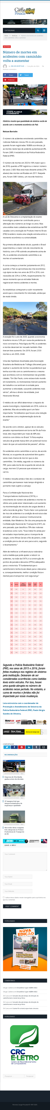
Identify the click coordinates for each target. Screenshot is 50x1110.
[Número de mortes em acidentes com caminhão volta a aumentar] (25, 95)
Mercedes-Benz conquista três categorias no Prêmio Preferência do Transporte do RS (14, 831)
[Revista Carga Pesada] (25, 11)
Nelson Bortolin (17, 66)
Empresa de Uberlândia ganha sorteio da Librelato (14, 778)
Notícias (7, 46)
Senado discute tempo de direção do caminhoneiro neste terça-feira (21, 997)
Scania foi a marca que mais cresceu (25, 1008)
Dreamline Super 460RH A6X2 (27, 988)
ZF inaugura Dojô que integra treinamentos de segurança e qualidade (13, 803)
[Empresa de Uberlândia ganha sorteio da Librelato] (14, 767)
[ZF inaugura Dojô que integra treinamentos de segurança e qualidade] (14, 791)
